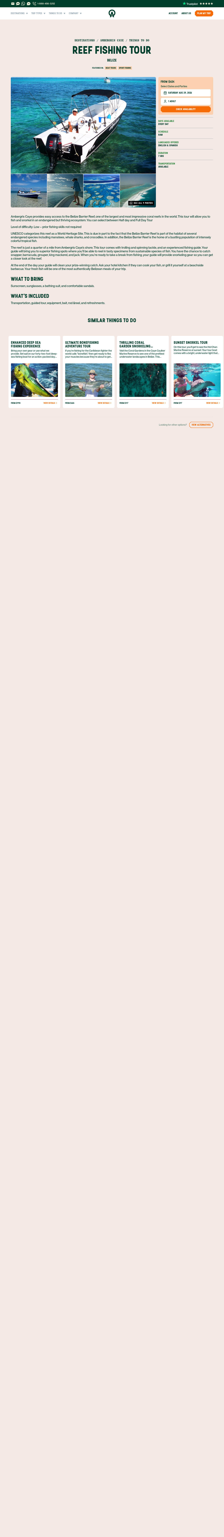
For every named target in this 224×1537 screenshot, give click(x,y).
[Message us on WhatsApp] (23, 3)
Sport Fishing (125, 68)
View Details (49, 403)
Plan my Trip (204, 13)
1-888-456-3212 (46, 3)
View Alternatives (201, 424)
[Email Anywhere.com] (13, 3)
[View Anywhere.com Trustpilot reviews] (198, 3)
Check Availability (186, 109)
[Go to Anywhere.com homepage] (112, 13)
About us (186, 13)
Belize (112, 60)
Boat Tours (111, 68)
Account (173, 13)
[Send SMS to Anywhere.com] (18, 3)
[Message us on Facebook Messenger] (29, 4)
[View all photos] (83, 125)
